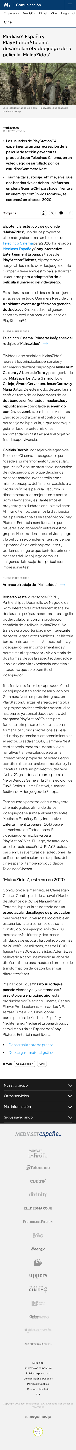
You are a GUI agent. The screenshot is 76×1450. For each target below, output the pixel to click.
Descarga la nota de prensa (31, 1044)
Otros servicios (16, 1096)
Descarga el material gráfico (32, 1052)
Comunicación (28, 5)
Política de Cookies (38, 1383)
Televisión (29, 13)
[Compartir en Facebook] (69, 213)
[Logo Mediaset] (38, 1136)
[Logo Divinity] (38, 1194)
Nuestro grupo (16, 1085)
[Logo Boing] (38, 1235)
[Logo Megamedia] (40, 1416)
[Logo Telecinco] (38, 1167)
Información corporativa (38, 1367)
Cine (54, 13)
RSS (38, 1394)
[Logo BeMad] (38, 1262)
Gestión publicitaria (38, 1389)
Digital (43, 13)
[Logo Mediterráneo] (38, 1343)
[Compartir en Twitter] (52, 213)
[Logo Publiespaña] (38, 1330)
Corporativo (11, 13)
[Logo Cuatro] (38, 1181)
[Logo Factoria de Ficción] (38, 1222)
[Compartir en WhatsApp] (43, 213)
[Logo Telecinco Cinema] (38, 1289)
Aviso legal (38, 1362)
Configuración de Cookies (38, 1378)
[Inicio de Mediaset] (7, 5)
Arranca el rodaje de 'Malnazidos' (30, 584)
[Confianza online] (38, 1435)
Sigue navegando (18, 1117)
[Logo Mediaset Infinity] (38, 1154)
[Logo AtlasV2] (38, 1317)
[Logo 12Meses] (38, 1303)
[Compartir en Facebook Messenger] (61, 213)
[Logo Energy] (38, 1249)
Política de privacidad (38, 1373)
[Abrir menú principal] (70, 5)
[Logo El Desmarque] (38, 1208)
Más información (17, 1106)
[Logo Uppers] (38, 1276)
